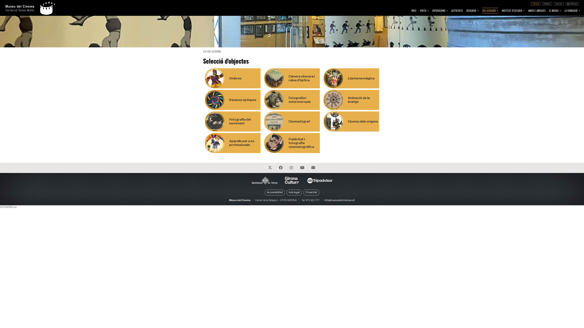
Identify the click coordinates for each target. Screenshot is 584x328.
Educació (471, 10)
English (558, 3)
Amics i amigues (537, 10)
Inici (414, 10)
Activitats (457, 10)
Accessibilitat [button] (275, 192)
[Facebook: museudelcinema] (281, 168)
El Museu (554, 10)
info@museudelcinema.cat (339, 200)
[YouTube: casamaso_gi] (302, 168)
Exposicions (439, 10)
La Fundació (571, 10)
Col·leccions (489, 10)
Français (573, 3)
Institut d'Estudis (512, 10)
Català (536, 3)
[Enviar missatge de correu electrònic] (313, 168)
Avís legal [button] (294, 192)
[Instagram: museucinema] (292, 168)
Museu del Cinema (239, 200)
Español (547, 3)
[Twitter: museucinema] (270, 168)
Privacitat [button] (311, 192)
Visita (423, 10)
